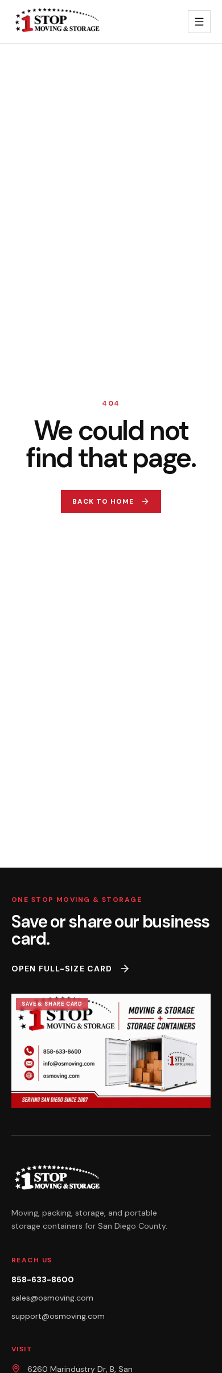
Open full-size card (61, 968)
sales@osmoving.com (52, 1298)
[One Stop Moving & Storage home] (60, 22)
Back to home (103, 501)
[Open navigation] (199, 21)
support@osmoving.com (58, 1316)
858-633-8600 (42, 1279)
